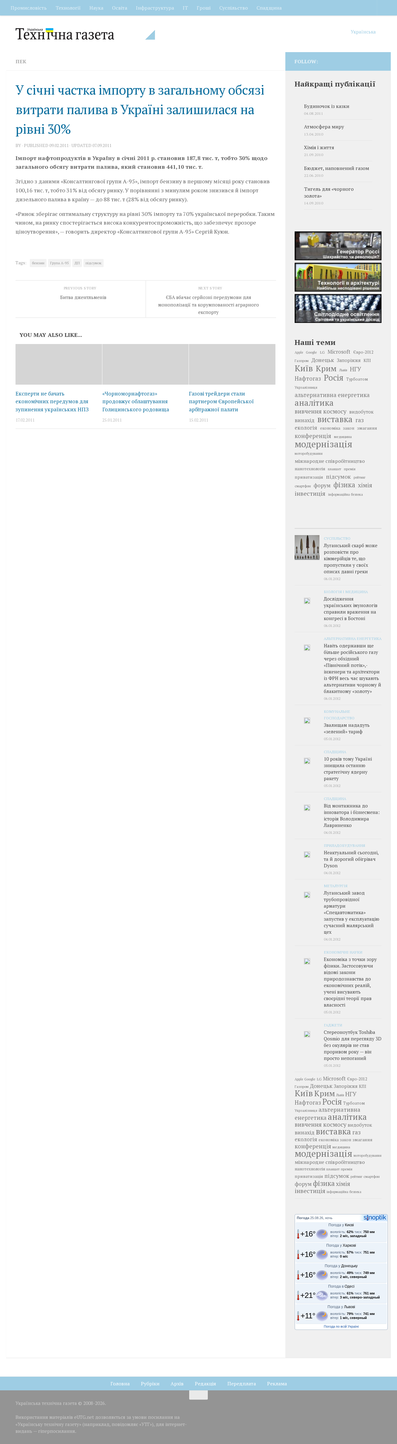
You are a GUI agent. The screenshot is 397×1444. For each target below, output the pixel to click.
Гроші (204, 7)
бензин (38, 263)
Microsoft (339, 351)
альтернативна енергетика (332, 395)
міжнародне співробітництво (330, 461)
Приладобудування (344, 845)
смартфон (303, 486)
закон (348, 428)
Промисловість (29, 7)
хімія (365, 485)
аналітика (314, 402)
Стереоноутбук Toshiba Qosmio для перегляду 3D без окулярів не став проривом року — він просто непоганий (352, 1045)
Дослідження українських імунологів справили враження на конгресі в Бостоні (350, 608)
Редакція (205, 1383)
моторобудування (309, 453)
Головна (120, 1383)
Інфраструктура (155, 7)
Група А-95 (59, 263)
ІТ (185, 7)
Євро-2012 (363, 352)
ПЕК (21, 61)
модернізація (323, 444)
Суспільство (233, 7)
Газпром (302, 360)
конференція (313, 436)
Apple (299, 352)
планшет (334, 469)
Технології (68, 7)
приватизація (309, 477)
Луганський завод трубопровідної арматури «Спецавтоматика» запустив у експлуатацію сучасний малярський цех (351, 912)
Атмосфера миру (324, 126)
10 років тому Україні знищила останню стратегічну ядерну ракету (348, 768)
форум (322, 485)
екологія (306, 427)
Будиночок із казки (326, 106)
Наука (96, 7)
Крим (326, 368)
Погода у (341, 1225)
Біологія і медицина (346, 591)
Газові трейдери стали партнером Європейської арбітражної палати (221, 401)
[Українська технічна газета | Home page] (85, 34)
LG (322, 352)
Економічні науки (343, 952)
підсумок (93, 263)
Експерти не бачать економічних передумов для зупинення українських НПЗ (52, 401)
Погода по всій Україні (341, 1326)
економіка (330, 428)
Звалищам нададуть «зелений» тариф (347, 728)
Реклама (277, 1383)
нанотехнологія (310, 469)
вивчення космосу (320, 411)
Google (311, 352)
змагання (367, 428)
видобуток (361, 412)
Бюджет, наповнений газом (336, 168)
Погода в (341, 1286)
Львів (343, 370)
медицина (343, 436)
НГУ (355, 369)
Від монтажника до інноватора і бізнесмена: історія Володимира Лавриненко (352, 815)
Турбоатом (357, 379)
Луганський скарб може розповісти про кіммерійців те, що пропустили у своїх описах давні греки (350, 558)
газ (359, 420)
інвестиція (310, 493)
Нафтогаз (308, 378)
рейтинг (359, 477)
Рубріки (150, 1383)
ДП (77, 263)
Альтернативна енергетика (352, 638)
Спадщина (269, 7)
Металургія (335, 885)
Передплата (241, 1383)
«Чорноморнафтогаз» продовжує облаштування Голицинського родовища (135, 401)
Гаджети (333, 1024)
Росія (333, 377)
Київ (304, 368)
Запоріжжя (349, 360)
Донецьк (322, 360)
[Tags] (367, 522)
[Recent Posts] (309, 522)
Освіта (119, 7)
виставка (335, 419)
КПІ (367, 360)
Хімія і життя (319, 147)
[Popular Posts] (337, 522)
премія (349, 469)
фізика (344, 485)
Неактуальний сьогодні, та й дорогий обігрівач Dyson (351, 859)
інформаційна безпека (345, 494)
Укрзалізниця (306, 387)
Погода (303, 1218)
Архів (177, 1383)
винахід (304, 420)
